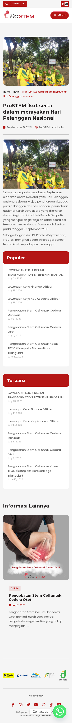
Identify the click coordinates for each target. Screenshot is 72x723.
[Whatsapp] (59, 711)
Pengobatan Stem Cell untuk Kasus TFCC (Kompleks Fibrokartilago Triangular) (33, 348)
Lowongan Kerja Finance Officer (30, 287)
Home (7, 91)
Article (15, 588)
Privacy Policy (36, 695)
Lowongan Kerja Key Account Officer (34, 299)
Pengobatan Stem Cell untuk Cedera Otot (35, 597)
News (16, 91)
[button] (7, 576)
